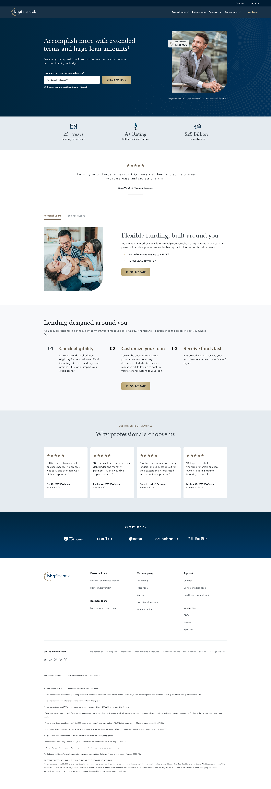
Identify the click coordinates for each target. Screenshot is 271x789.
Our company (145, 573)
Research (188, 629)
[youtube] (65, 659)
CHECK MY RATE (116, 79)
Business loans (98, 600)
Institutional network (147, 602)
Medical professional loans (104, 608)
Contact (187, 580)
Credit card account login (196, 594)
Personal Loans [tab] (52, 215)
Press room (142, 587)
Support (188, 573)
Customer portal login (194, 587)
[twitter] (55, 659)
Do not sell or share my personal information (110, 652)
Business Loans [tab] (76, 215)
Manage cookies (217, 652)
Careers (141, 594)
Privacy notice (189, 652)
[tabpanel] (135, 256)
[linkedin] (45, 659)
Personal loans (98, 573)
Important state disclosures (147, 652)
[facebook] (50, 659)
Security (202, 652)
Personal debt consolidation (104, 580)
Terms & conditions (171, 652)
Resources (189, 608)
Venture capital (144, 609)
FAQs (186, 615)
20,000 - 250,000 (59, 79)
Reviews (187, 622)
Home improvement (100, 587)
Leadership (142, 580)
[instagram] (60, 659)
